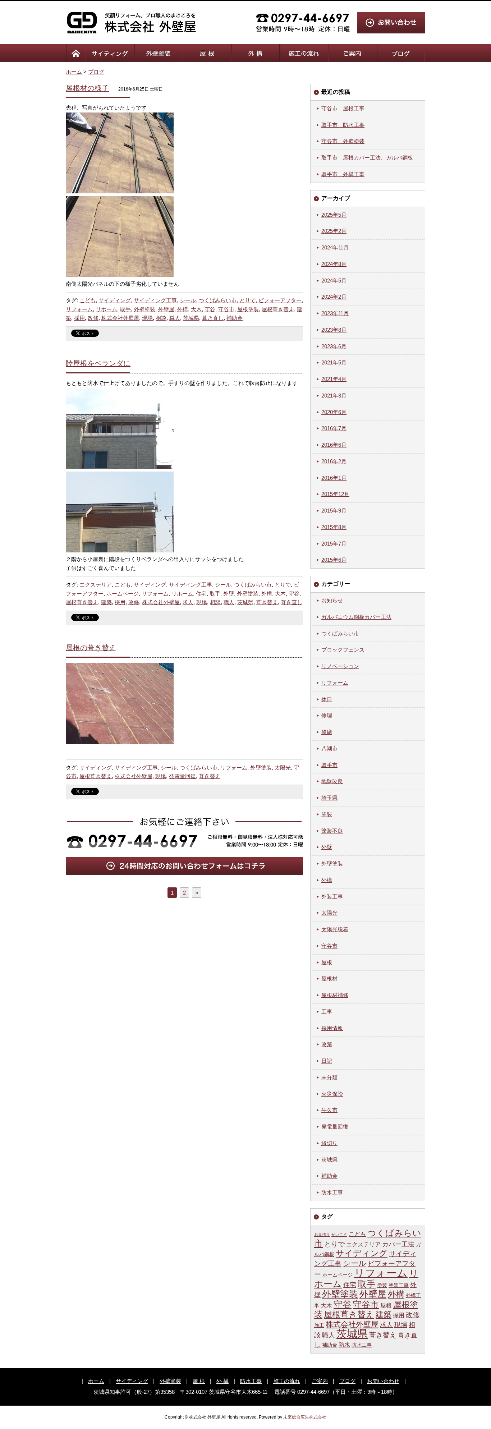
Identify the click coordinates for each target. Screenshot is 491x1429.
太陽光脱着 (334, 929)
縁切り (329, 1143)
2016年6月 (334, 445)
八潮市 (329, 748)
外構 (182, 309)
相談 (161, 318)
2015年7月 (334, 544)
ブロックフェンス (342, 650)
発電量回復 (182, 776)
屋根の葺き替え (91, 648)
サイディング (114, 300)
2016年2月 (334, 461)
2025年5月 (334, 215)
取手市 (329, 765)
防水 (344, 1344)
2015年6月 (334, 560)
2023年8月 (334, 330)
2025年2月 (334, 231)
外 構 (222, 1381)
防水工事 (332, 1192)
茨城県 (191, 318)
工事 (326, 1011)
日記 (326, 1061)
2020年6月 (334, 412)
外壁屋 (166, 309)
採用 (79, 318)
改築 (326, 1044)
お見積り (322, 1234)
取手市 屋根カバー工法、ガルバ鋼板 (367, 158)
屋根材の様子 (87, 88)
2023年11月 (335, 313)
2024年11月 (335, 247)
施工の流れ (286, 1381)
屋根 (326, 962)
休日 (326, 699)
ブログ (96, 72)
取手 (125, 309)
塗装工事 (399, 1285)
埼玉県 (329, 798)
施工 (319, 1325)
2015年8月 (334, 527)
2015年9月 (334, 510)
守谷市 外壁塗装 (342, 141)
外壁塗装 (144, 309)
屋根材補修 (334, 995)
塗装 (326, 814)
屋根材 (329, 978)
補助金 (234, 318)
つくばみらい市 (218, 300)
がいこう (339, 1234)
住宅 (201, 594)
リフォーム (79, 309)
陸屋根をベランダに (98, 363)
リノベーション (340, 666)
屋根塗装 (248, 309)
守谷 (210, 309)
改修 (93, 318)
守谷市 (226, 309)
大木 (196, 309)
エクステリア (95, 585)
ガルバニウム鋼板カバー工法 (356, 617)
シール (188, 300)
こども (87, 300)
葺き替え (267, 602)
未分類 (329, 1077)
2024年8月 (334, 264)
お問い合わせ (383, 1381)
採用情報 (332, 1028)
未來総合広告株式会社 (304, 1417)
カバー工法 (398, 1244)
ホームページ (122, 594)
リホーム (106, 309)
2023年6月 (334, 346)
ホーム (74, 72)
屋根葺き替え (278, 309)
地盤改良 (332, 781)
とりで (247, 300)
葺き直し (213, 318)
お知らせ (332, 600)
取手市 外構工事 (342, 174)
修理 (326, 715)
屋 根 (199, 1381)
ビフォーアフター (280, 300)
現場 (147, 318)
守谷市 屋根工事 (342, 108)
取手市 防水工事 (342, 125)
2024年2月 (334, 297)
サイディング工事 (155, 300)
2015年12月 (335, 494)
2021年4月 (334, 379)
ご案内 (320, 1381)
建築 (106, 602)
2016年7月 (334, 428)
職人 (174, 318)
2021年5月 (334, 362)
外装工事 (332, 896)
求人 (188, 602)
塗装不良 (332, 831)
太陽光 (283, 767)
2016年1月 (334, 478)
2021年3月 (334, 395)
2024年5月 (334, 280)
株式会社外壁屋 (120, 318)
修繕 (326, 732)
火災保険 (332, 1094)
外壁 (228, 594)
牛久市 (329, 1110)
